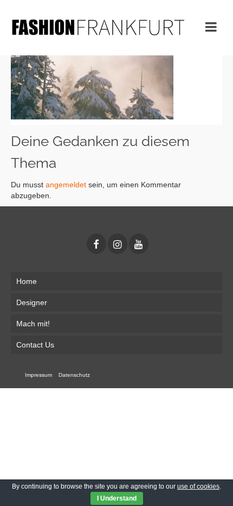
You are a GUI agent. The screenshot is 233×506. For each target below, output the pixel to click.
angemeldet (66, 184)
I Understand (117, 498)
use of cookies (198, 486)
